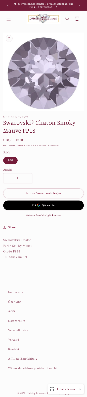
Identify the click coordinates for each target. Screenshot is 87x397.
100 (10, 160)
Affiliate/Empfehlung (22, 358)
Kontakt (13, 349)
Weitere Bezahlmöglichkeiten (43, 215)
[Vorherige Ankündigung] (7, 5)
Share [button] (12, 227)
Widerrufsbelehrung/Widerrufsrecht (32, 368)
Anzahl (7, 169)
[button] (8, 18)
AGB (11, 311)
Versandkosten (18, 330)
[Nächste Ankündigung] (79, 5)
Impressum (15, 292)
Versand (21, 146)
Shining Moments (37, 393)
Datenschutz (16, 320)
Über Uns (14, 301)
